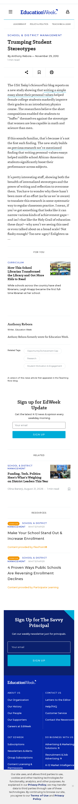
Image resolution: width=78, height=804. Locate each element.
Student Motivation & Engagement (44, 366)
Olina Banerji (15, 488)
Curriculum (16, 262)
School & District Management (35, 35)
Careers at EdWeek (19, 726)
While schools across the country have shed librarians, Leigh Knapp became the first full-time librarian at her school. (34, 289)
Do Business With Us (59, 737)
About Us (14, 692)
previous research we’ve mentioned (37, 147)
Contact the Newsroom (59, 719)
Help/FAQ (51, 706)
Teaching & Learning (64, 24)
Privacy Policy (37, 784)
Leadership (19, 24)
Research (31, 358)
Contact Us (53, 692)
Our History (15, 706)
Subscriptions (16, 744)
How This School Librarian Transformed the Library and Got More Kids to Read (26, 273)
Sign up (39, 660)
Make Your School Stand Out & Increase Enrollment (35, 536)
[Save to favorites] (39, 72)
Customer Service (56, 713)
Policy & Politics (39, 24)
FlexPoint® (40, 547)
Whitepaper (36, 526)
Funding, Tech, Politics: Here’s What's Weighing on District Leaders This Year (28, 477)
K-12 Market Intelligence (60, 765)
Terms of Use (39, 795)
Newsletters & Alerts (20, 751)
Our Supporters (17, 719)
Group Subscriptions (20, 757)
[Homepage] (39, 11)
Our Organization (18, 699)
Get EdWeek (16, 737)
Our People (15, 713)
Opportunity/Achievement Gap (42, 351)
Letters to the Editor (58, 699)
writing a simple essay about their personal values (37, 92)
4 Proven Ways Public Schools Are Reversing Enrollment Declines (34, 573)
